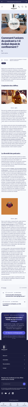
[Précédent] (1, 1)
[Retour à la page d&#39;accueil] (1, 60)
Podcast (3, 63)
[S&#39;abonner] (24, 384)
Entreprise (6, 59)
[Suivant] (26, 1)
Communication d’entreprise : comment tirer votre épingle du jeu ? (15, 295)
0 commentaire (24, 287)
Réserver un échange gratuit (15, 332)
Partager (4, 287)
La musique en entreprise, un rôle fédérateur (12, 304)
